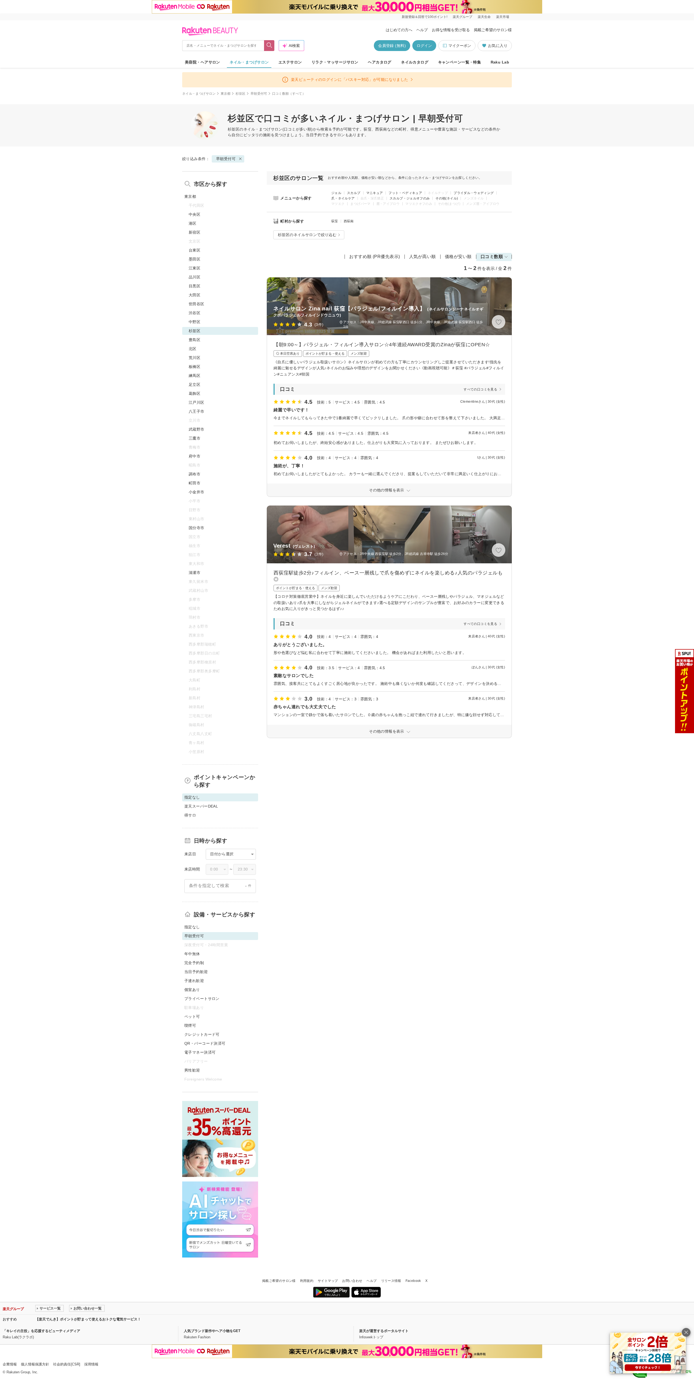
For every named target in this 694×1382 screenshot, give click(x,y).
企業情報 (10, 1364)
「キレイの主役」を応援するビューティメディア (41, 1331)
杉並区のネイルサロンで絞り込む (307, 235)
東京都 (226, 94)
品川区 (194, 277)
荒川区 (194, 357)
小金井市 (196, 492)
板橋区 (194, 366)
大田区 (194, 295)
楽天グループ (462, 17)
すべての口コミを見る (480, 389)
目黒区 (194, 286)
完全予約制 (194, 963)
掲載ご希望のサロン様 (493, 30)
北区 (193, 349)
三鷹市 (194, 438)
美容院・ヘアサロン (202, 62)
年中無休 (192, 954)
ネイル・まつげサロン (249, 62)
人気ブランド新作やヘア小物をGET (212, 1331)
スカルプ (353, 193)
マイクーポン (459, 45)
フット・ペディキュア (405, 193)
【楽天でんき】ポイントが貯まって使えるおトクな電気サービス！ (88, 1319)
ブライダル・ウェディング (474, 193)
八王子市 (196, 411)
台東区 (194, 250)
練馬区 (194, 375)
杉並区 (241, 94)
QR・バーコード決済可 (205, 1043)
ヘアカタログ (379, 62)
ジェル (336, 193)
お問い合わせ (352, 1281)
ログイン (424, 45)
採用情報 (91, 1364)
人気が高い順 (422, 256)
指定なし (192, 927)
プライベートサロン (202, 998)
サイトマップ (328, 1281)
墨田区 (194, 259)
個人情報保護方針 (35, 1364)
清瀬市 (194, 572)
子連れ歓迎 (194, 980)
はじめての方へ (399, 30)
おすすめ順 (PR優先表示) (374, 256)
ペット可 (192, 1016)
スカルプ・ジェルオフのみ (410, 198)
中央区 (194, 214)
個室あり (192, 989)
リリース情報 (391, 1281)
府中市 (194, 456)
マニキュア (374, 193)
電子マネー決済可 (200, 1052)
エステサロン (290, 62)
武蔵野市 (196, 429)
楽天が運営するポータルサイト (384, 1331)
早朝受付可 (258, 94)
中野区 (194, 322)
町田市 (194, 483)
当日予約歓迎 (196, 972)
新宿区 (194, 232)
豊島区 (194, 340)
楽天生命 (484, 17)
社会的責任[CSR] (66, 1364)
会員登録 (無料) (392, 45)
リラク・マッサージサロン (334, 62)
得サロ (190, 815)
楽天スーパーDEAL (201, 806)
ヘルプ (422, 30)
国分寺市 (196, 528)
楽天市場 (502, 17)
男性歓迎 (192, 1070)
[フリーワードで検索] (269, 45)
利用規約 (306, 1281)
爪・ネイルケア (343, 198)
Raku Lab (500, 62)
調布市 (194, 474)
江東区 (194, 268)
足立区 (194, 384)
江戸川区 (196, 402)
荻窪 (334, 221)
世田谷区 (196, 304)
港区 (193, 223)
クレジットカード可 (202, 1034)
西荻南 (349, 221)
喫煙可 (190, 1025)
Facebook (413, 1281)
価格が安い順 (458, 256)
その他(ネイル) (446, 198)
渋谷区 (194, 313)
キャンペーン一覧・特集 (459, 62)
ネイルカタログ (414, 62)
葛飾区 (194, 393)
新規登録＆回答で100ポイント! (424, 17)
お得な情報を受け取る (451, 30)
